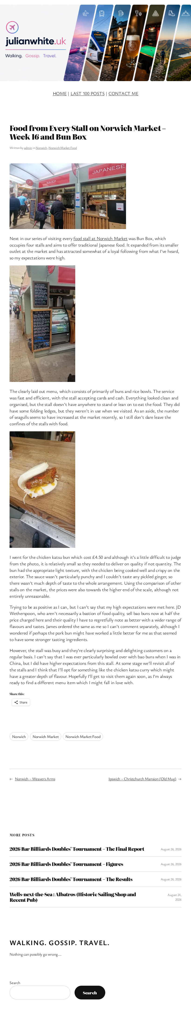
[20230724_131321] (68, 227)
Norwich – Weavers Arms (35, 778)
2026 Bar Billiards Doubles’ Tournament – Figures (66, 864)
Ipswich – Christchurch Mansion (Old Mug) (142, 778)
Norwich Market (46, 736)
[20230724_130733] (42, 380)
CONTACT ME (123, 93)
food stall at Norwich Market (100, 238)
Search (15, 982)
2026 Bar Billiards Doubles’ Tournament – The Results (71, 879)
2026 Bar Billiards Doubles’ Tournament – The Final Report (77, 849)
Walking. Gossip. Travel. (59, 942)
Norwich (41, 147)
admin (28, 147)
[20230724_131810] (42, 546)
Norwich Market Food (62, 147)
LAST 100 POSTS (88, 93)
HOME (60, 93)
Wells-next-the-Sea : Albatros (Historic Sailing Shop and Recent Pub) (73, 897)
